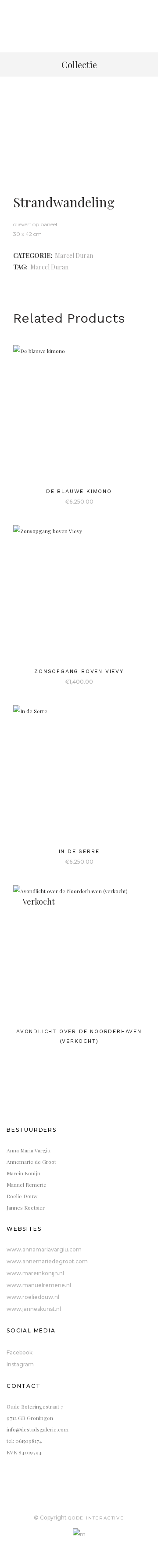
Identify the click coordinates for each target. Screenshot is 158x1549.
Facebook (19, 1352)
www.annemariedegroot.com (47, 1261)
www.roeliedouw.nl (33, 1297)
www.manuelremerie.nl (39, 1285)
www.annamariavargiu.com (44, 1249)
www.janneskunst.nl (34, 1309)
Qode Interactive (96, 1518)
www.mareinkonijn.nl (35, 1273)
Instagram (20, 1364)
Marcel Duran (74, 255)
